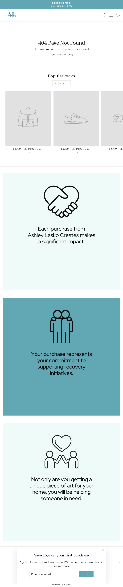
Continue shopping (61, 54)
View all (61, 83)
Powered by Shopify (61, 584)
